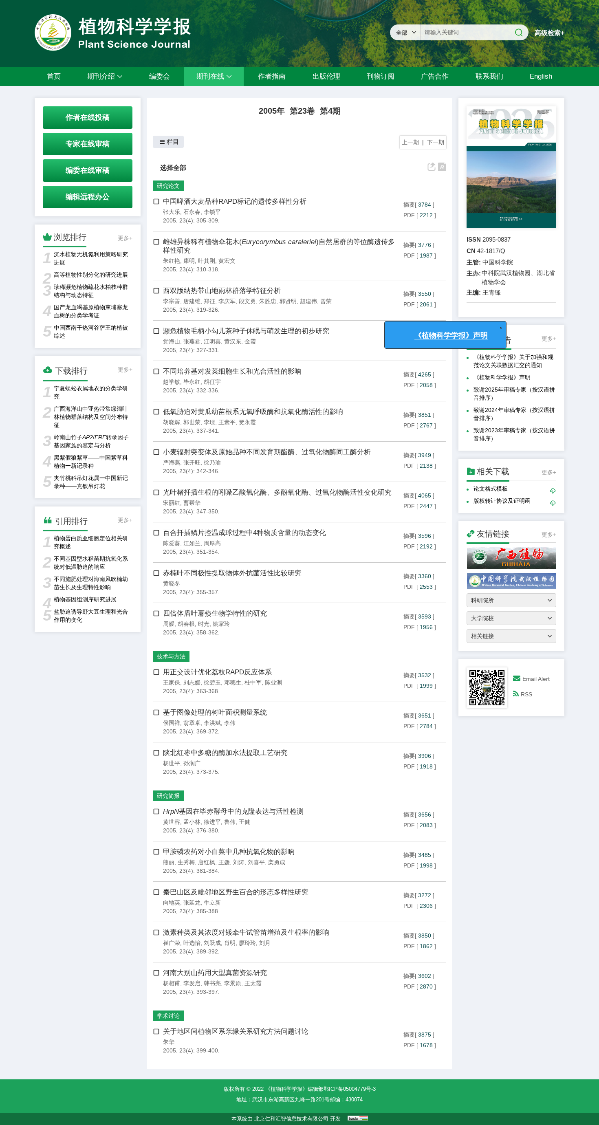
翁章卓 (191, 723)
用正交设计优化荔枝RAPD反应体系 (217, 672)
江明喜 (212, 341)
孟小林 (191, 822)
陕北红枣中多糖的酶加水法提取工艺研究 (225, 753)
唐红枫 (206, 862)
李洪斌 (212, 723)
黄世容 (171, 822)
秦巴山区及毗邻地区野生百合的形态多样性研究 (235, 892)
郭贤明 (288, 301)
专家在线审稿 (88, 144)
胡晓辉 (171, 422)
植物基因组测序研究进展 (85, 599)
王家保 (171, 682)
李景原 (232, 983)
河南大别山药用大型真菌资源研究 (215, 973)
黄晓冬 (171, 583)
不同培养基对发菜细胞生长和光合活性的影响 (232, 371)
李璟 (209, 422)
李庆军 (227, 301)
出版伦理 (326, 76)
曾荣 (326, 301)
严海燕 (171, 462)
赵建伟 (308, 301)
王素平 (227, 422)
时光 (203, 624)
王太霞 (253, 983)
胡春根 (186, 624)
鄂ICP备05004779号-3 (350, 1089)
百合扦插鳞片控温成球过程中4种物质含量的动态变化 (244, 533)
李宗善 (171, 301)
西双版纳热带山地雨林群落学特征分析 (222, 291)
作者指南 (272, 76)
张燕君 (191, 341)
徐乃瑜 (212, 462)
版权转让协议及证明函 (502, 501)
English (541, 76)
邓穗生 (232, 682)
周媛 (168, 624)
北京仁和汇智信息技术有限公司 (291, 1119)
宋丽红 (171, 503)
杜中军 (253, 682)
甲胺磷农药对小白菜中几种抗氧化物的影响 (229, 852)
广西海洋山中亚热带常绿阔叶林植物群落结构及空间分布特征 (91, 416)
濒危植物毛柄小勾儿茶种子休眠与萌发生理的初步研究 (246, 331)
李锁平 (212, 212)
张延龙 (191, 902)
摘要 (409, 204)
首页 (54, 76)
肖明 (230, 943)
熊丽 (168, 862)
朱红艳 (171, 261)
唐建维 (191, 301)
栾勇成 (276, 862)
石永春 (191, 212)
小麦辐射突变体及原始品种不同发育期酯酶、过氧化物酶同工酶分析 (267, 452)
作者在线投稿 (88, 117)
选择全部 (173, 167)
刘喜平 (256, 862)
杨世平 (171, 763)
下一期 (435, 142)
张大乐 (171, 212)
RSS (526, 694)
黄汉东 (232, 341)
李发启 (191, 983)
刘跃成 (212, 943)
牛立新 (212, 902)
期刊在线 (210, 76)
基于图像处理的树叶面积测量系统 (215, 712)
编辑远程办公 (88, 197)
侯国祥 (171, 723)
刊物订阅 (380, 76)
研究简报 (168, 796)
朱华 (168, 1042)
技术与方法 (171, 656)
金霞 (250, 341)
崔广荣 (171, 943)
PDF (409, 215)
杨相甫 (171, 983)
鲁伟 (230, 822)
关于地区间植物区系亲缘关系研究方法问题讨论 (235, 1031)
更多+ (125, 238)
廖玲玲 (247, 943)
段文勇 (247, 301)
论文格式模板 (490, 488)
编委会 (159, 76)
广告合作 (435, 76)
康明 (189, 261)
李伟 (230, 723)
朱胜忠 (267, 301)
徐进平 (212, 822)
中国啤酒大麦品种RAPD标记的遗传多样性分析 (234, 201)
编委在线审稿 (88, 170)
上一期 (410, 142)
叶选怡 (191, 943)
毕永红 (191, 382)
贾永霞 (247, 422)
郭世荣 (191, 422)
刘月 (265, 943)
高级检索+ (549, 32)
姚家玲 (221, 624)
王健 (244, 822)
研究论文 (168, 186)
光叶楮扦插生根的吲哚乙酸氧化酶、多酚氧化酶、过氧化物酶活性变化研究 (277, 492)
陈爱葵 (171, 543)
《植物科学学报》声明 (502, 377)
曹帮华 (191, 503)
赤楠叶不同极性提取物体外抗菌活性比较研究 (232, 573)
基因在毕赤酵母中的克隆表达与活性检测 (233, 811)
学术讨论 (168, 1016)
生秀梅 (186, 862)
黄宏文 (227, 261)
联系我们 (489, 76)
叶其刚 (206, 261)
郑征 (209, 301)
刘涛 (238, 862)
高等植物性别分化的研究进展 (91, 274)
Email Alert (536, 679)
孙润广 (191, 763)
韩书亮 (212, 983)
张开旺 (191, 462)
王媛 (224, 862)
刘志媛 (191, 682)
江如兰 (191, 543)
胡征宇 (212, 382)
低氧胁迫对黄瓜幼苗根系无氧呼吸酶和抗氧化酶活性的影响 (253, 412)
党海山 (171, 341)
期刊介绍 (101, 76)
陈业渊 (273, 682)
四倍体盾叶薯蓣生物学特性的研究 (215, 613)
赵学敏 (171, 382)
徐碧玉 (212, 682)
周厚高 (212, 543)
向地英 (171, 902)
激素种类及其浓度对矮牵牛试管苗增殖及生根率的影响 (246, 932)
